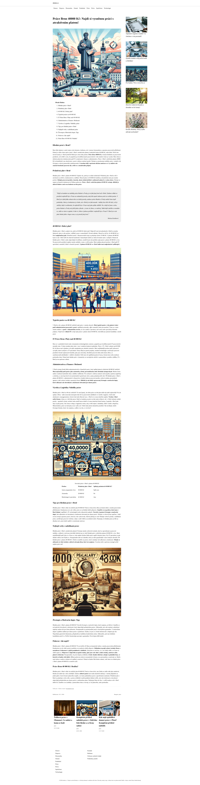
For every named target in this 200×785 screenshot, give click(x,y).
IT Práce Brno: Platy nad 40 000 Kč (69, 117)
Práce (88, 8)
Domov (56, 8)
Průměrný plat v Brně (64, 108)
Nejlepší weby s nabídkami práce (68, 129)
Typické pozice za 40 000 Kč (67, 114)
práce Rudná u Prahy (98, 199)
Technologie (107, 8)
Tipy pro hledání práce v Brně (67, 126)
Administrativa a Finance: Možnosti (69, 120)
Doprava (61, 8)
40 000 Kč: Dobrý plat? (65, 111)
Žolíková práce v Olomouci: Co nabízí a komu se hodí (63, 720)
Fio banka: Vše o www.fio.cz (135, 83)
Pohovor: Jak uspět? (64, 135)
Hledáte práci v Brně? (64, 105)
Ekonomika (69, 8)
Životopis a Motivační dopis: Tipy (68, 132)
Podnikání (82, 8)
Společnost (99, 8)
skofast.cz (56, 3)
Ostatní (76, 8)
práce (120, 694)
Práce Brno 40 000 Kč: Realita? (67, 138)
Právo (93, 8)
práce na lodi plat (96, 392)
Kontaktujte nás (70, 688)
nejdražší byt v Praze (68, 196)
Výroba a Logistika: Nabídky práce (68, 123)
